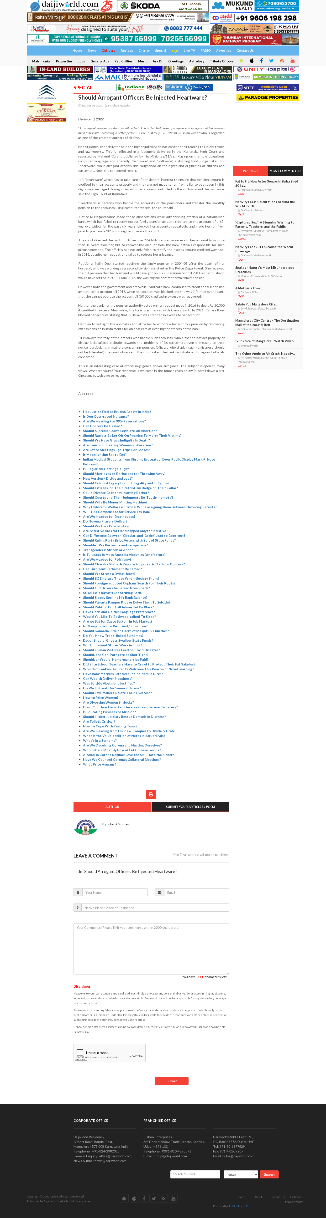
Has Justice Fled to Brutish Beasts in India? (117, 412)
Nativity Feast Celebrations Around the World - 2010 (265, 204)
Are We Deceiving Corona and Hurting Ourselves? (122, 745)
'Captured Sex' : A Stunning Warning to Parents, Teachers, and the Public (264, 224)
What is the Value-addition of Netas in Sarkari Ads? (124, 736)
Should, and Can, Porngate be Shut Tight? (115, 655)
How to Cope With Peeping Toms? (110, 726)
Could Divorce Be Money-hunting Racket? (116, 493)
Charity (144, 50)
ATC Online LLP (238, 1206)
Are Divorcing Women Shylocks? (108, 702)
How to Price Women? (100, 697)
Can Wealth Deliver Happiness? (108, 678)
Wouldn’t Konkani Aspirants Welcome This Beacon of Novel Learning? (138, 669)
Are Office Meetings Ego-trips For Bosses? (116, 450)
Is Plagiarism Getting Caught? (106, 469)
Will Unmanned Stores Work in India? (112, 645)
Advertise (223, 50)
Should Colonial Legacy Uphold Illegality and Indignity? (126, 483)
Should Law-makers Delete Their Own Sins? (117, 693)
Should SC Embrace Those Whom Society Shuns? (121, 578)
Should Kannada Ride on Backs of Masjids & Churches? (126, 631)
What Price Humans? (99, 764)
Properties (64, 61)
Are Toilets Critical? (99, 721)
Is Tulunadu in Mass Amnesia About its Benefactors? (124, 555)
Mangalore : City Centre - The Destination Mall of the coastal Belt (267, 323)
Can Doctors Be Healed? (102, 426)
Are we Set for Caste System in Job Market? (117, 621)
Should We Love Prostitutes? (106, 526)
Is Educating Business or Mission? (109, 712)
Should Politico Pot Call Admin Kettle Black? (118, 607)
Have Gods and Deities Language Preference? (119, 612)
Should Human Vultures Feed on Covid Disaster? (121, 650)
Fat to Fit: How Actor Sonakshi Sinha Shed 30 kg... (266, 183)
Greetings (176, 61)
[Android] (241, 61)
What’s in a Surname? (100, 740)
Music (142, 61)
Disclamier (296, 1197)
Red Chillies (124, 61)
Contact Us (245, 50)
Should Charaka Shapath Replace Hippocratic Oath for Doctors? (134, 564)
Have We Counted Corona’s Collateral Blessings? (122, 759)
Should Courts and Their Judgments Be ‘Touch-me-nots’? (128, 497)
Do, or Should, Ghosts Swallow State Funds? (118, 640)
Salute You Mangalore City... (256, 304)
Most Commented (285, 171)
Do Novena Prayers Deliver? (105, 521)
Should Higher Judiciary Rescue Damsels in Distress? (124, 717)
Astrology (196, 61)
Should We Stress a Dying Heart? (109, 574)
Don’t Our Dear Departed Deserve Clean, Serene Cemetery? (130, 707)
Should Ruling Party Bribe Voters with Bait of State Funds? (129, 540)
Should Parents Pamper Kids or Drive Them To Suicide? (126, 602)
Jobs (81, 61)
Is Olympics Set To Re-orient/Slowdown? (115, 626)
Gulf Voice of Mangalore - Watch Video (264, 341)
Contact (275, 1197)
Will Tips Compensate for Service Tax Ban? (116, 512)
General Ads (99, 61)
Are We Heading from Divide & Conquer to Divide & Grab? (129, 731)
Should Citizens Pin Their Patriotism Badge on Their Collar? (130, 488)
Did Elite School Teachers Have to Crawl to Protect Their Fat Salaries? (139, 664)
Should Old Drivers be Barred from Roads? (116, 588)
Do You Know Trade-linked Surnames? (113, 636)
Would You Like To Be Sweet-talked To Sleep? (119, 616)
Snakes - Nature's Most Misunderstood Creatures (264, 270)
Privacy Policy (294, 1201)
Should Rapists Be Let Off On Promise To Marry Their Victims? (132, 435)
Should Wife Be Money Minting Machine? (115, 502)
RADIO (205, 50)
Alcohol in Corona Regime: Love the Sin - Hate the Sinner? (128, 755)
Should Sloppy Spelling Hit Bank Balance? (115, 597)
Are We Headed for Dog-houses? (109, 516)
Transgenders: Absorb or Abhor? (108, 550)
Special (160, 50)
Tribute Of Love (222, 61)
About (258, 1197)
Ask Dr (158, 61)
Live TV (189, 50)
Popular (250, 171)
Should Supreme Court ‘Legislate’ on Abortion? (120, 431)
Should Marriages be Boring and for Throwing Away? (124, 474)
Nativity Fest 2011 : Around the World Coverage (264, 249)
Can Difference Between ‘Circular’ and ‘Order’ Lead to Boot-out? (134, 535)
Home (242, 1197)
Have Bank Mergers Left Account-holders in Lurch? (123, 674)
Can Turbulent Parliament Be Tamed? (112, 569)
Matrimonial (41, 61)
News (92, 50)
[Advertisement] (269, 132)
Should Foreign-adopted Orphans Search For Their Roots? (129, 583)
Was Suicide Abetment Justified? (109, 683)
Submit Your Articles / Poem (190, 807)
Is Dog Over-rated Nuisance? (106, 416)
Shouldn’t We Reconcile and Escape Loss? (115, 545)
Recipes (127, 50)
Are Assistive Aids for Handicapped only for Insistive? (125, 531)
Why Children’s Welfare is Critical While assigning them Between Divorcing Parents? (149, 507)
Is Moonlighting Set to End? (105, 454)
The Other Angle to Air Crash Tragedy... (265, 353)
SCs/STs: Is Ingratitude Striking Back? (112, 593)
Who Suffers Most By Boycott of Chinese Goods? (122, 750)
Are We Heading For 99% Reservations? (114, 421)
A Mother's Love (247, 288)
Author (112, 807)
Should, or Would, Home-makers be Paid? (115, 659)
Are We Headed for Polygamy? (107, 559)
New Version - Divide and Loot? (108, 478)
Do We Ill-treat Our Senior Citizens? (112, 688)
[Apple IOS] (251, 61)
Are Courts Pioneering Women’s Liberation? (117, 445)
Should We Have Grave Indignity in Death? (116, 440)
